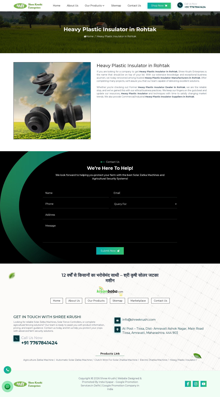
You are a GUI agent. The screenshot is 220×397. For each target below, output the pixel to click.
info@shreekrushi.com (139, 319)
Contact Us (134, 5)
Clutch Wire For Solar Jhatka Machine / (116, 359)
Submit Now (108, 250)
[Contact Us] (7, 371)
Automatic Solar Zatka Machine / (74, 359)
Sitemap (116, 5)
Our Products (93, 5)
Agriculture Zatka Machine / (39, 359)
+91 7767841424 (195, 7)
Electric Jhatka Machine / (154, 359)
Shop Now (157, 5)
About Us (72, 5)
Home (56, 5)
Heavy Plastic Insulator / (183, 359)
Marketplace (138, 300)
